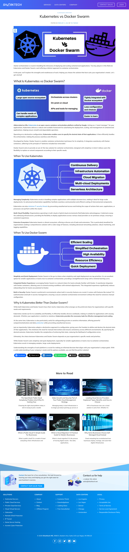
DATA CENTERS (60, 5)
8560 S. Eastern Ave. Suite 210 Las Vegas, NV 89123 (73, 536)
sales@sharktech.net (90, 481)
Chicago (81, 509)
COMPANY (73, 5)
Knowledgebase (63, 502)
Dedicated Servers (11, 499)
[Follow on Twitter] (64, 541)
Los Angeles (82, 499)
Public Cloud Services (12, 502)
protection (40, 323)
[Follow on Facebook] (55, 541)
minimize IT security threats (38, 206)
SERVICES (47, 5)
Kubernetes (33, 125)
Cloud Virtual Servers (12, 509)
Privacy (102, 499)
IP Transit (8, 519)
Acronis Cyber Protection (14, 525)
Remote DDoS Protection (14, 516)
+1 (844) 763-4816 (90, 479)
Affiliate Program (42, 509)
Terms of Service (105, 506)
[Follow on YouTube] (74, 541)
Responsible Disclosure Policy (109, 512)
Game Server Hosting (12, 522)
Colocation (8, 512)
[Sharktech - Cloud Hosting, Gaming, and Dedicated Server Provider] (12, 4)
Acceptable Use (104, 502)
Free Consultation (63, 509)
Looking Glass (62, 506)
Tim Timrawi (74, 23)
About (38, 499)
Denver (80, 506)
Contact (21, 475)
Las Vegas (82, 502)
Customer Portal (63, 499)
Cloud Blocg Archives (64, 12)
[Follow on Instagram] (60, 541)
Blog (38, 506)
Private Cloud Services (13, 506)
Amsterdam (82, 512)
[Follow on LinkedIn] (69, 541)
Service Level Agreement (108, 509)
